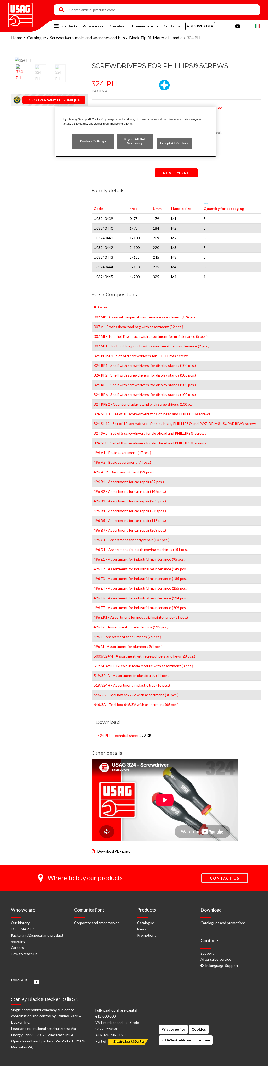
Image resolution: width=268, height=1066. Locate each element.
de (220, 108)
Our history (20, 922)
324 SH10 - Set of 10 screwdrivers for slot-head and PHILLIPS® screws (152, 414)
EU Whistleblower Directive (185, 1040)
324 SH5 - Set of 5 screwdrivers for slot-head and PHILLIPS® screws (150, 433)
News (142, 929)
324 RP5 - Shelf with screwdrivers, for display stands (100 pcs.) (145, 385)
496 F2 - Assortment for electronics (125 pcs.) (131, 627)
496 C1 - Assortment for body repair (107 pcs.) (131, 540)
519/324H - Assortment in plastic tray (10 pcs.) (132, 685)
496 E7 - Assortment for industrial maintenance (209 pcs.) (141, 607)
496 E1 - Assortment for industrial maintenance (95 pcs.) (140, 559)
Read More (176, 172)
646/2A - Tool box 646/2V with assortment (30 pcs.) (136, 695)
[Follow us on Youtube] (35, 982)
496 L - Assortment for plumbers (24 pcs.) (127, 636)
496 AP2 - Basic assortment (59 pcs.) (124, 472)
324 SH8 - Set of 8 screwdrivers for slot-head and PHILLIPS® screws (150, 443)
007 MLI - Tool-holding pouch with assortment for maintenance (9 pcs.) (151, 346)
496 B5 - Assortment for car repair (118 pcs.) (130, 520)
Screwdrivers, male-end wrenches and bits (87, 37)
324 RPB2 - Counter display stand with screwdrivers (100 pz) (143, 404)
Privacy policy (173, 1029)
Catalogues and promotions (223, 922)
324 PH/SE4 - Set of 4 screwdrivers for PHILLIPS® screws (141, 356)
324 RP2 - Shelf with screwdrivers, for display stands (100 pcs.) (145, 375)
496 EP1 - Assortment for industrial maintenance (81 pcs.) (141, 617)
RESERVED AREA (202, 26)
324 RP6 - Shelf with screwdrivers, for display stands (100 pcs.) (145, 394)
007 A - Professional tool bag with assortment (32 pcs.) (138, 326)
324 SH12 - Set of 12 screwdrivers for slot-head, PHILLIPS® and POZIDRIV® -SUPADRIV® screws (175, 423)
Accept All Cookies (174, 143)
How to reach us (24, 954)
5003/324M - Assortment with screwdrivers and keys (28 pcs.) (144, 656)
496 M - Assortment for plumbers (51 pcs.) (128, 646)
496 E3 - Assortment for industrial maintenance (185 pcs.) (141, 578)
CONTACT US (224, 878)
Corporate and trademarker (96, 922)
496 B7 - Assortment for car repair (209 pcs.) (130, 530)
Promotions (146, 935)
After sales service (215, 959)
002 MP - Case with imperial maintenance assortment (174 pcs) (145, 317)
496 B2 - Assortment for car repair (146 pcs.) (130, 491)
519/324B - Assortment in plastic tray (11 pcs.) (132, 675)
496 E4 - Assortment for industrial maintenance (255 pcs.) (141, 588)
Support (207, 953)
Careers (17, 947)
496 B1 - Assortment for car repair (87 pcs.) (129, 481)
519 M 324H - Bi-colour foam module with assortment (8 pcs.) (143, 666)
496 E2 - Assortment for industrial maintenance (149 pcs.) (141, 569)
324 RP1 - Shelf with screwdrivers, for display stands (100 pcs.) (145, 365)
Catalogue (36, 37)
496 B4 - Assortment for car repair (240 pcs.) (130, 511)
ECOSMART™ (22, 929)
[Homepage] (20, 13)
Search (61, 10)
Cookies (199, 1029)
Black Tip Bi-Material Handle (155, 37)
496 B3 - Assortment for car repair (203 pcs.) (130, 501)
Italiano (257, 26)
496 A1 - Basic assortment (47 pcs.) (122, 452)
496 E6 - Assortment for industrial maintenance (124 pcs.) (141, 598)
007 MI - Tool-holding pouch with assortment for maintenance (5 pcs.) (151, 336)
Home (16, 37)
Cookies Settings (93, 141)
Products (69, 26)
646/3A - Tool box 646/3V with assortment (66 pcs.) (136, 704)
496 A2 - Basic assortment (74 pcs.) (122, 462)
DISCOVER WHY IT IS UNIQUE (53, 100)
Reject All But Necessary (134, 141)
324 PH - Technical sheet (118, 735)
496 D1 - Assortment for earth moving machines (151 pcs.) (141, 549)
